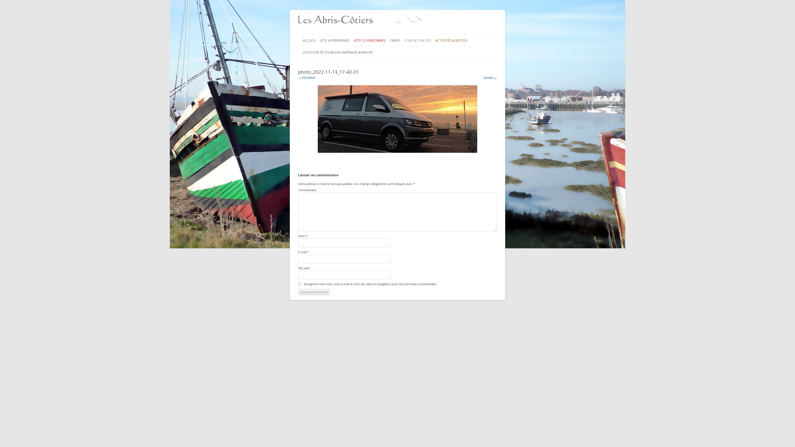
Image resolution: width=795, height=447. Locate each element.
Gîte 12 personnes (369, 40)
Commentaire (307, 190)
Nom (302, 236)
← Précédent (307, 77)
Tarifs (395, 40)
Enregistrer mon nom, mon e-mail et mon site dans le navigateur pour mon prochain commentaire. (370, 284)
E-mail (303, 252)
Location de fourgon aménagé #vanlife (338, 52)
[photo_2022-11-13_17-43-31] (397, 119)
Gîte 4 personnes (335, 40)
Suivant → (490, 77)
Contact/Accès (418, 40)
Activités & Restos (451, 40)
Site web (304, 268)
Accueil (309, 40)
